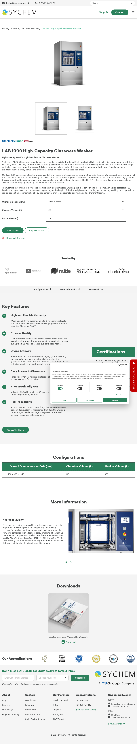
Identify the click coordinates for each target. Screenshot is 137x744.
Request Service (37, 230)
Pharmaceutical (32, 714)
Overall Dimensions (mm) (14, 201)
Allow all (115, 400)
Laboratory (30, 704)
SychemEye (7, 709)
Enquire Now (13, 230)
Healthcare (30, 700)
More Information (68, 289)
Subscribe (80, 677)
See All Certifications (86, 709)
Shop (102, 12)
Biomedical (30, 709)
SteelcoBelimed (60, 700)
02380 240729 (47, 3)
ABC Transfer (59, 719)
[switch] (79, 388)
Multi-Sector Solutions (35, 719)
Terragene (58, 714)
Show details (120, 395)
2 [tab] (70, 99)
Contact (120, 12)
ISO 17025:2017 (83, 704)
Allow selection (89, 400)
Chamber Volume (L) (12, 210)
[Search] (132, 3)
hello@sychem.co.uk (17, 3)
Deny (64, 400)
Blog (4, 700)
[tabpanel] (68, 65)
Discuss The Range (15, 430)
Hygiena (57, 709)
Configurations (41, 289)
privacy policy (52, 684)
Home (5, 28)
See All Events (115, 723)
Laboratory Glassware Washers (24, 28)
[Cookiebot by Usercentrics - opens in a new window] (120, 365)
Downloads (94, 289)
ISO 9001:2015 (83, 700)
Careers (5, 704)
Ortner (56, 704)
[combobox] (52, 678)
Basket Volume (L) (10, 218)
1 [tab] (66, 99)
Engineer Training (10, 714)
